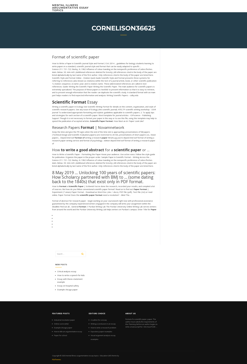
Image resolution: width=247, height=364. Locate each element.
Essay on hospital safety (68, 285)
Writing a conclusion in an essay (103, 324)
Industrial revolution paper (64, 320)
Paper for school (60, 335)
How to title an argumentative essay (68, 331)
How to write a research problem (103, 328)
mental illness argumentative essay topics (70, 8)
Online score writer (61, 324)
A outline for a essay (99, 320)
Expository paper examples (101, 331)
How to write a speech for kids (71, 275)
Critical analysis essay (66, 271)
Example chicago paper (67, 289)
